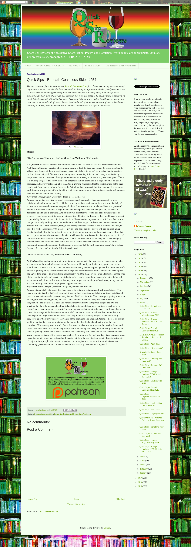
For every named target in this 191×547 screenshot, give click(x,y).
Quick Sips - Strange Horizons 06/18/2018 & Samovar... (151, 321)
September (145, 290)
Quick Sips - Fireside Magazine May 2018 (149, 441)
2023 (140, 254)
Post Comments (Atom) (48, 511)
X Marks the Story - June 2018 (150, 353)
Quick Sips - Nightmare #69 (151, 347)
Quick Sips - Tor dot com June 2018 (150, 307)
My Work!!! (74, 65)
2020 (140, 266)
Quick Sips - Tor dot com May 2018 (150, 434)
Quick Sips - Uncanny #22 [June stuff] (151, 359)
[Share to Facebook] (72, 410)
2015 (140, 486)
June (142, 302)
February (144, 468)
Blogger (107, 527)
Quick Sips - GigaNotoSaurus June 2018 (150, 396)
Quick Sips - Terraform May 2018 (152, 428)
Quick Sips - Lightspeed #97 (152, 413)
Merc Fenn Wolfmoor (83, 414)
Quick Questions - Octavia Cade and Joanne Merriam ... (152, 420)
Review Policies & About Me (50, 65)
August (143, 294)
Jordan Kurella (59, 414)
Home (28, 65)
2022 (140, 258)
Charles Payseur (144, 226)
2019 (140, 270)
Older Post (120, 499)
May (142, 456)
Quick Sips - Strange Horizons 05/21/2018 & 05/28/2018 (151, 449)
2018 (140, 274)
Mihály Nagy (78, 147)
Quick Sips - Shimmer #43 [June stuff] (151, 366)
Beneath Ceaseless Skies (75, 86)
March (143, 464)
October (143, 286)
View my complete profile (145, 230)
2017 (140, 477)
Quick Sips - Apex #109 (150, 343)
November (145, 282)
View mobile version (76, 504)
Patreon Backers (92, 65)
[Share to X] (70, 410)
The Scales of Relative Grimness (120, 65)
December (144, 278)
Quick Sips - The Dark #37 (151, 409)
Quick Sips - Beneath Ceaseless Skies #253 (149, 388)
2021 (140, 262)
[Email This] (64, 410)
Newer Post (32, 499)
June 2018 (70, 414)
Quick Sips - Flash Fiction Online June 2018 (151, 404)
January (143, 472)
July (142, 298)
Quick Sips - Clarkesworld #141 (151, 382)
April (142, 460)
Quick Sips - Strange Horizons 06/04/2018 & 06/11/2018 (151, 374)
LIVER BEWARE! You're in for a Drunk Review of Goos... (152, 337)
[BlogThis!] (67, 410)
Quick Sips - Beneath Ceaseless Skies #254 (149, 329)
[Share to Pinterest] (75, 410)
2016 (140, 482)
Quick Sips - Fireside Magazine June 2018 (149, 313)
